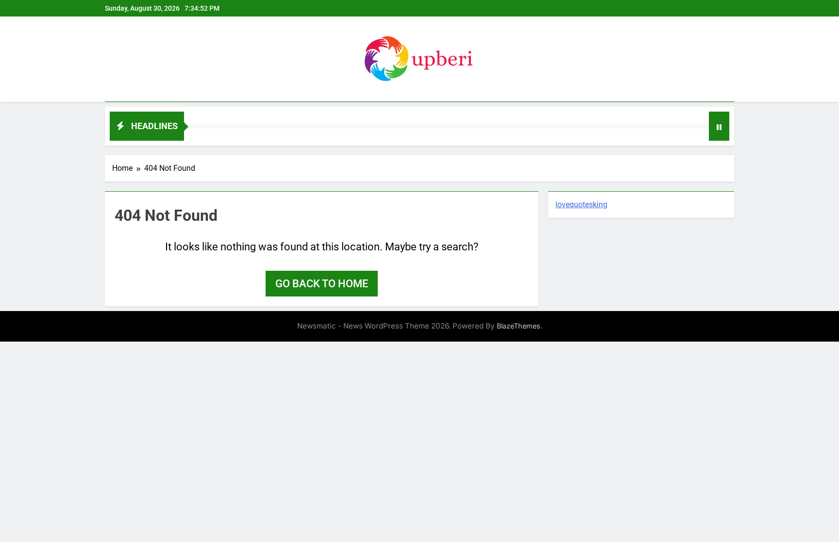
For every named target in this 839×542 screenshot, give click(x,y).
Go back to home (321, 284)
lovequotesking (581, 204)
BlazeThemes (518, 326)
